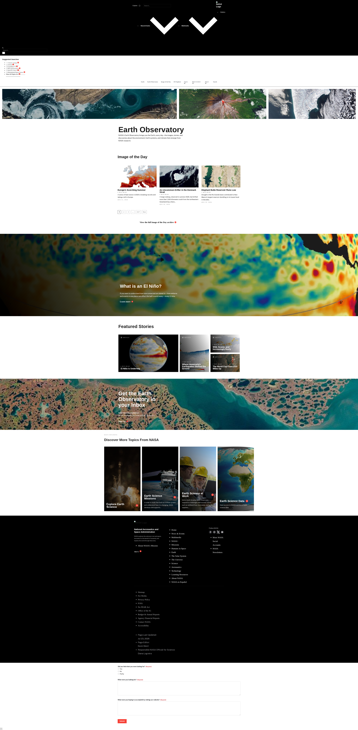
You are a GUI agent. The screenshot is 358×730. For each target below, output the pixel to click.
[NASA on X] (218, 532)
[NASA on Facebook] (210, 532)
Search (215, 82)
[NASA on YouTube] (222, 532)
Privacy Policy (151, 415)
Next (144, 212)
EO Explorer (177, 82)
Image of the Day (166, 82)
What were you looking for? (130, 680)
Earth (142, 82)
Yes (121, 669)
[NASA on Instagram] (214, 532)
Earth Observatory (152, 82)
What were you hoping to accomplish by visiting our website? (142, 700)
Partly (122, 674)
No (121, 671)
